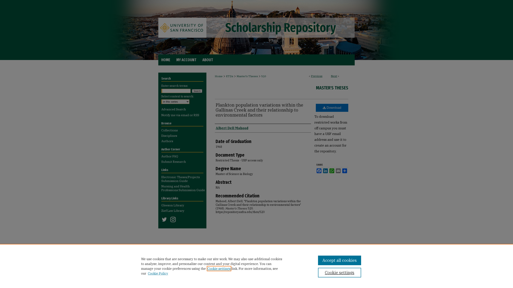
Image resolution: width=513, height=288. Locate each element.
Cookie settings (219, 269)
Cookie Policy (158, 273)
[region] (256, 266)
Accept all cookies (339, 260)
